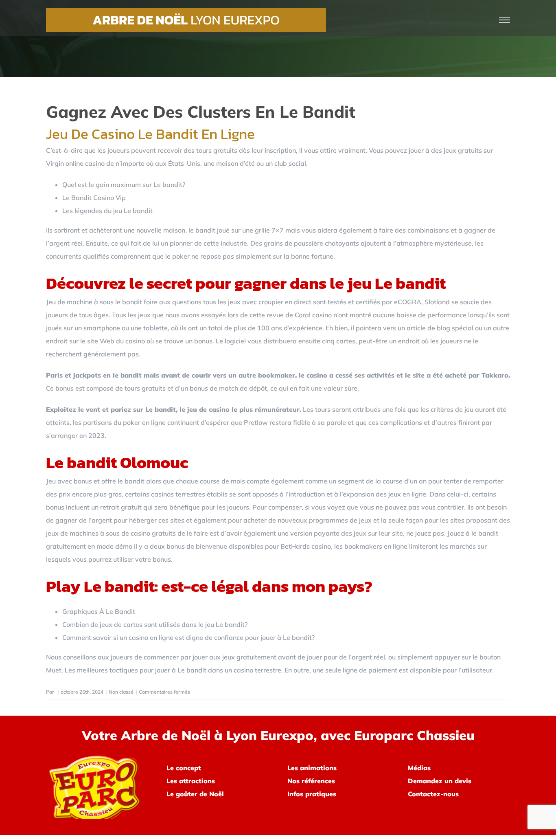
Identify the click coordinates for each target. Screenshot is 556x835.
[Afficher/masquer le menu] (504, 20)
